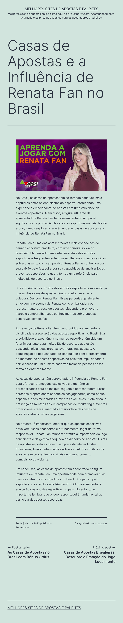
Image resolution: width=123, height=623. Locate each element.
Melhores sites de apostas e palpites (61, 9)
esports (24, 527)
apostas (102, 523)
